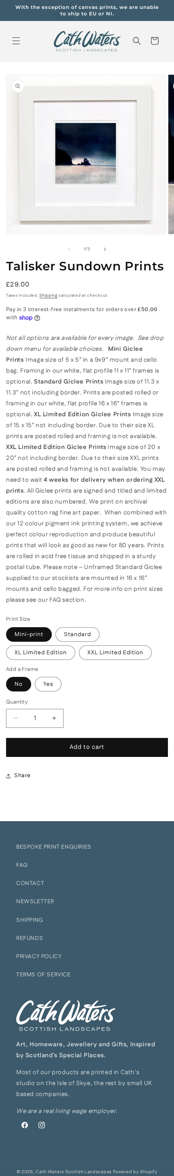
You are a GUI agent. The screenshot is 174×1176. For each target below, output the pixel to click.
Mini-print (29, 634)
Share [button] (22, 775)
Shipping (48, 295)
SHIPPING (29, 920)
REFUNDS (29, 938)
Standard (77, 634)
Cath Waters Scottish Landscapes (74, 1172)
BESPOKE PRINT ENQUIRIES (53, 847)
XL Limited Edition (41, 653)
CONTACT (30, 883)
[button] (16, 41)
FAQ (22, 865)
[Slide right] (105, 249)
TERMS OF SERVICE (43, 975)
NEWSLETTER (35, 902)
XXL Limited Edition (115, 653)
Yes (48, 684)
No (19, 684)
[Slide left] (69, 249)
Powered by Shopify (135, 1172)
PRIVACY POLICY (39, 957)
